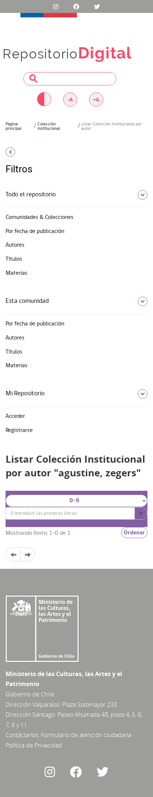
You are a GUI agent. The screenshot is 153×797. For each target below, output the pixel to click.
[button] (25, 152)
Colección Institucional (49, 126)
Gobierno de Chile (30, 694)
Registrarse (19, 430)
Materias (16, 273)
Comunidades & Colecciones (40, 217)
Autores (15, 245)
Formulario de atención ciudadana (86, 735)
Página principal (14, 126)
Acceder (15, 416)
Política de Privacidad (34, 745)
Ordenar (134, 532)
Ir (141, 513)
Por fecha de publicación (35, 231)
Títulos (14, 259)
